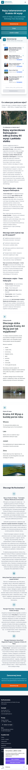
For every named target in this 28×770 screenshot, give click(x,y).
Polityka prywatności (6, 743)
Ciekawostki (4, 741)
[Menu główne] (25, 2)
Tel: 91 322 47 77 (5, 710)
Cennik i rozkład (14, 32)
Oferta (4, 44)
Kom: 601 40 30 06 (5, 711)
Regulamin (3, 745)
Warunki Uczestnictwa (6, 747)
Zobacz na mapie (8, 724)
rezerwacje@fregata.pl (6, 713)
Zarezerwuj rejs (14, 24)
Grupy (14, 28)
